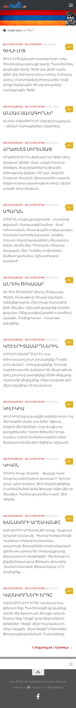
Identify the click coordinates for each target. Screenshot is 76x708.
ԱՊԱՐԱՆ (13, 211)
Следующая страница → (52, 647)
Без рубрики (33, 44)
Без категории (13, 44)
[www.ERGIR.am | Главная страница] (18, 5)
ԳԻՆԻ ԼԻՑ (14, 51)
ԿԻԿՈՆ (11, 465)
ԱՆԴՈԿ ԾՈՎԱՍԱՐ (23, 284)
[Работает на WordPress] (28, 687)
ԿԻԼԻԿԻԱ (14, 408)
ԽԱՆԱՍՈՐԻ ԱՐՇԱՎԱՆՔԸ (32, 522)
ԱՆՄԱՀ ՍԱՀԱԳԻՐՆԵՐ (28, 113)
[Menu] (71, 5)
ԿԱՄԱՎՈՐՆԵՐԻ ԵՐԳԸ (28, 595)
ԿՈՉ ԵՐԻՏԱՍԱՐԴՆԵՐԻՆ (31, 346)
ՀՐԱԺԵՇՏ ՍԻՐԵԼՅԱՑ (27, 149)
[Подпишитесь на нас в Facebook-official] (38, 696)
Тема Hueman (55, 687)
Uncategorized (13, 106)
